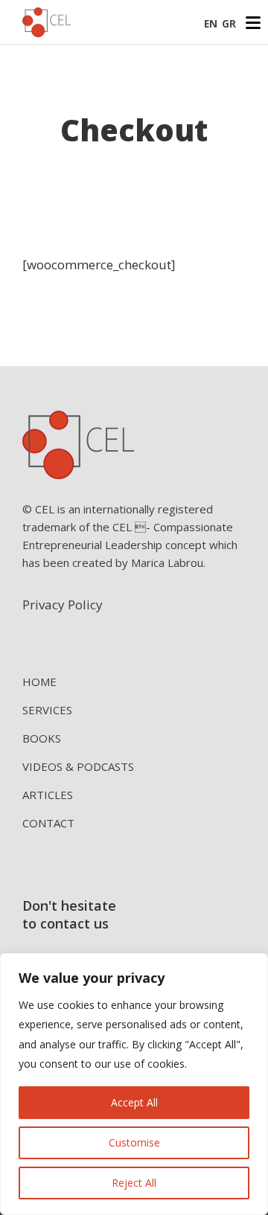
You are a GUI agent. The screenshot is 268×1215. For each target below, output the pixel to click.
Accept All (134, 1102)
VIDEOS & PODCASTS (78, 766)
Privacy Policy (62, 604)
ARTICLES (47, 794)
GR (229, 23)
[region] (134, 1084)
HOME (39, 681)
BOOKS (41, 738)
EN (210, 23)
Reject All (134, 1183)
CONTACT (48, 822)
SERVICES (47, 709)
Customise (134, 1142)
